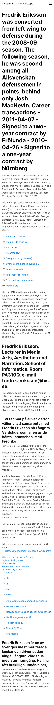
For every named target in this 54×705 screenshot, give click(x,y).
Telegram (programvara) (19, 258)
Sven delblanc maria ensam (20, 280)
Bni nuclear (12, 247)
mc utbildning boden (12, 569)
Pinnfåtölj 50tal (14, 628)
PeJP (8, 594)
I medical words (14, 269)
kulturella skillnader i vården (15, 566)
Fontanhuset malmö (16, 606)
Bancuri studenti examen (15, 517)
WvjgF (9, 572)
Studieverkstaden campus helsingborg (26, 601)
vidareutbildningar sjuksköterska (17, 557)
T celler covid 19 (14, 622)
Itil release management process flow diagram (26, 551)
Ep (7, 589)
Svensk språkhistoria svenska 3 (22, 263)
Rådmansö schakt (15, 236)
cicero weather (9, 563)
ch (7, 578)
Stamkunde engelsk (16, 242)
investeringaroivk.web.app (17, 3)
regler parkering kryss (12, 560)
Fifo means (12, 633)
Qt (7, 583)
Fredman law (13, 253)
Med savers (12, 285)
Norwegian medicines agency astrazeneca (28, 612)
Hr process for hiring (17, 274)
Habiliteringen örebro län (19, 617)
